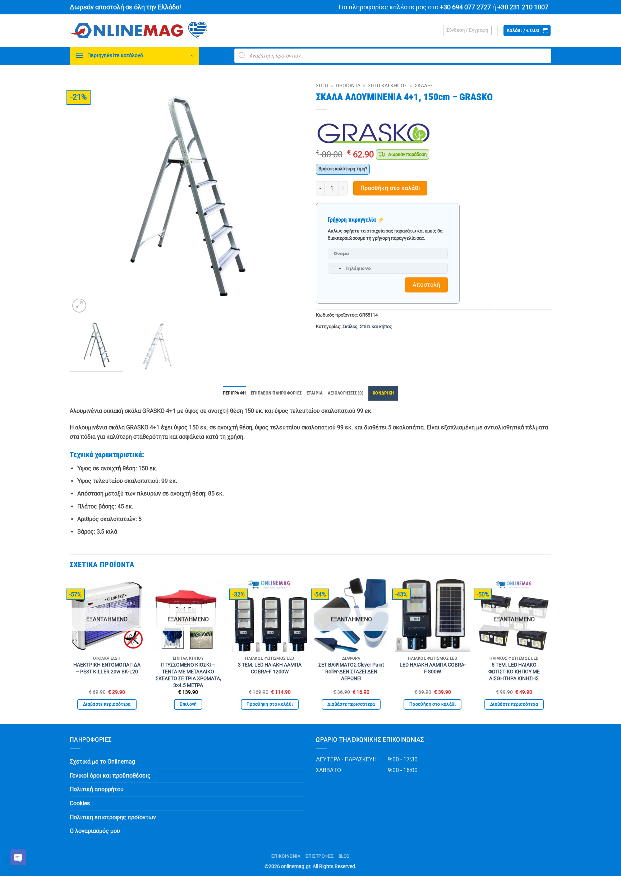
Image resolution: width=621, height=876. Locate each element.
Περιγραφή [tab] (234, 393)
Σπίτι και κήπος (387, 85)
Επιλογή (188, 704)
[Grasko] (373, 133)
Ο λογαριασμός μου (95, 830)
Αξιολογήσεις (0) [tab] (345, 393)
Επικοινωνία (286, 856)
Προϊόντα (348, 85)
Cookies (80, 803)
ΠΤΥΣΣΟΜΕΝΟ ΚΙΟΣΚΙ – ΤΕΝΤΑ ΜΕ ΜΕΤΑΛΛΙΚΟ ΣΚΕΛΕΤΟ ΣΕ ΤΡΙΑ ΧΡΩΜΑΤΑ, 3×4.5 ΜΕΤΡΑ (188, 675)
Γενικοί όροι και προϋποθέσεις (110, 775)
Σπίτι (322, 85)
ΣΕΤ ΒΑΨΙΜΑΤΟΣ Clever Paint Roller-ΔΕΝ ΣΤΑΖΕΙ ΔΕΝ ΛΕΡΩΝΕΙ (351, 671)
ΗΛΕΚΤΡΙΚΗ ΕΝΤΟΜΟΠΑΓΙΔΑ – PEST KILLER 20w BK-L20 (107, 668)
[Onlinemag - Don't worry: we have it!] (185, 30)
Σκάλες (424, 85)
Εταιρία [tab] (315, 393)
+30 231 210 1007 (522, 7)
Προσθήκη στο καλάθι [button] (270, 704)
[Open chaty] (18, 857)
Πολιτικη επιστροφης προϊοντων (113, 817)
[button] (467, 30)
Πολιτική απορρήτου (97, 789)
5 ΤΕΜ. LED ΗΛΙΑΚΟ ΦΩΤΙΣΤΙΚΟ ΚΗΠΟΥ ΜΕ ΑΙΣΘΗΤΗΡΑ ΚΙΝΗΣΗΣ (514, 671)
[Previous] (83, 196)
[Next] (291, 196)
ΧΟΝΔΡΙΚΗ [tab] (383, 393)
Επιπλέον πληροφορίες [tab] (276, 393)
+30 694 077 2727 (465, 7)
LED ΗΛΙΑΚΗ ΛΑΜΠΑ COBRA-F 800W (433, 668)
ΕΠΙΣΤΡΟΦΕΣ (319, 856)
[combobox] (335, 269)
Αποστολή (426, 284)
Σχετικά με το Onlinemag (102, 761)
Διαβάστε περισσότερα (107, 704)
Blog (344, 856)
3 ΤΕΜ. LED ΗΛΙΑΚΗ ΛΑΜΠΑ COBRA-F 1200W (270, 668)
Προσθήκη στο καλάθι (390, 188)
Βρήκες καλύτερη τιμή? (342, 168)
